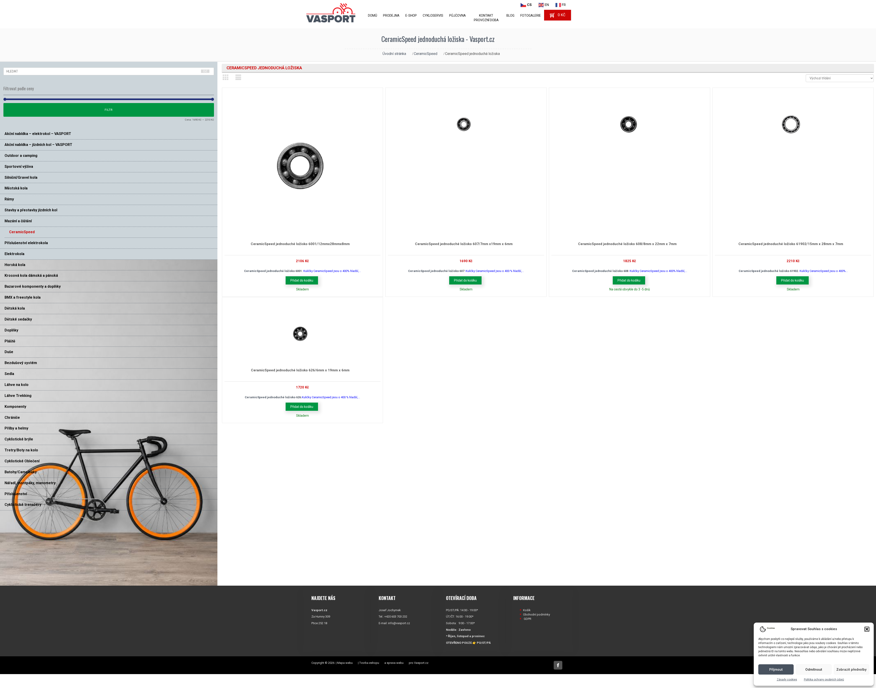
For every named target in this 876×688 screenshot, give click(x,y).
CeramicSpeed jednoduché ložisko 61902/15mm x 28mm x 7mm (790, 244)
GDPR (527, 619)
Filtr (109, 109)
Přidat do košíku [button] (301, 280)
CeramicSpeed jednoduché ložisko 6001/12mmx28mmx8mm (300, 244)
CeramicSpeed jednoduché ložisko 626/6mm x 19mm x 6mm (300, 370)
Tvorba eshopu (369, 663)
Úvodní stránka (394, 54)
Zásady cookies (787, 679)
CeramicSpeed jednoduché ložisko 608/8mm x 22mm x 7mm (627, 244)
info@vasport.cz (399, 623)
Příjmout (776, 669)
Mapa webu (345, 663)
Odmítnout (813, 669)
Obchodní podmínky (536, 614)
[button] (867, 629)
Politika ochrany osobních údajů (824, 679)
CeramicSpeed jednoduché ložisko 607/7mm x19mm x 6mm (464, 244)
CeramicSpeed (425, 54)
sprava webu (395, 663)
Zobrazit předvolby (851, 669)
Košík (527, 610)
